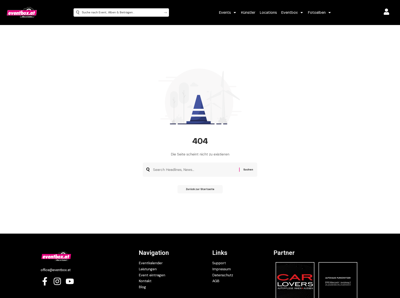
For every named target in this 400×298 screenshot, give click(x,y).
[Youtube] (70, 281)
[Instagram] (57, 281)
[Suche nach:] (194, 170)
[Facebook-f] (45, 281)
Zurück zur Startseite (200, 189)
